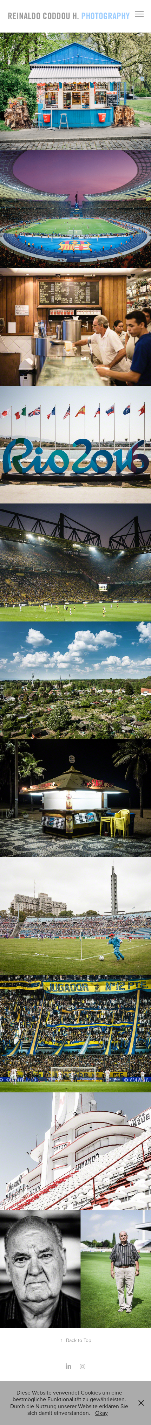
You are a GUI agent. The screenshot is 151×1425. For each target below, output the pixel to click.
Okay (101, 1413)
